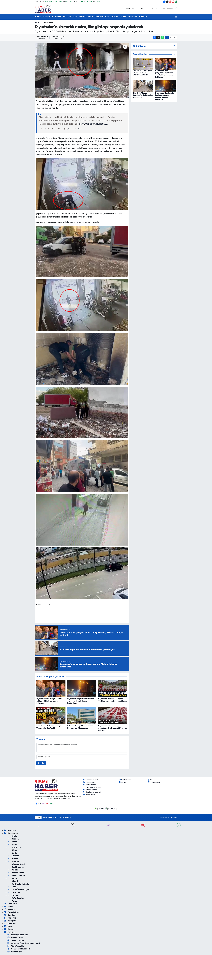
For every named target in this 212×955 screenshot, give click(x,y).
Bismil (14, 842)
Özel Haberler (17, 867)
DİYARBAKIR (48, 17)
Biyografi (12, 921)
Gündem (15, 861)
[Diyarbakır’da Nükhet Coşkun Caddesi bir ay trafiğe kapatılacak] (112, 688)
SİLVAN (14, 881)
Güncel (14, 859)
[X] (40, 803)
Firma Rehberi (167, 9)
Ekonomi (15, 856)
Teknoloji (15, 892)
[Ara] (176, 9)
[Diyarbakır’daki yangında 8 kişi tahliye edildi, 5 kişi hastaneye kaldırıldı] (50, 688)
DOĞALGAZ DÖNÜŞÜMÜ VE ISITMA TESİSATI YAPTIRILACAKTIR (143, 73)
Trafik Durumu (91, 785)
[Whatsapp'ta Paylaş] (162, 37)
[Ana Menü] (176, 16)
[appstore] (99, 809)
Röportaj (12, 918)
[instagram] (108, 825)
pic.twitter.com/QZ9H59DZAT (94, 124)
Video (143, 9)
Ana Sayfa (12, 830)
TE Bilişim (174, 817)
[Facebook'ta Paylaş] (154, 37)
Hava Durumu (90, 782)
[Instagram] (44, 803)
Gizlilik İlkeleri (126, 780)
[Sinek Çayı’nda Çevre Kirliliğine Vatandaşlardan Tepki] (50, 716)
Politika (14, 870)
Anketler (12, 923)
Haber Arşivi (90, 794)
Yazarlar (155, 9)
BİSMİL (58, 17)
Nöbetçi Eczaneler (92, 780)
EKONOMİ (132, 17)
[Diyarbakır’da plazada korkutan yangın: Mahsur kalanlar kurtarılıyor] (81, 688)
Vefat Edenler (17, 898)
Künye (152, 780)
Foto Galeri (129, 9)
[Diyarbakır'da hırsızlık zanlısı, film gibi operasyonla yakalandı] (82, 70)
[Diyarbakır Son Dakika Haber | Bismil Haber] (43, 9)
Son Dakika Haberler (20, 884)
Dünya (14, 850)
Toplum (14, 895)
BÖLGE (38, 17)
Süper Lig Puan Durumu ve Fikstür (26, 943)
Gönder (41, 763)
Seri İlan (11, 915)
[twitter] (72, 825)
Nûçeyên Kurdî (18, 864)
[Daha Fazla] (167, 37)
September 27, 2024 (73, 129)
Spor (13, 887)
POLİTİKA (143, 17)
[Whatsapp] (52, 803)
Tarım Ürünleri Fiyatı (20, 890)
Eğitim (14, 853)
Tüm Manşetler (91, 789)
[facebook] (37, 825)
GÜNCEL (114, 17)
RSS (39, 817)
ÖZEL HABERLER (102, 17)
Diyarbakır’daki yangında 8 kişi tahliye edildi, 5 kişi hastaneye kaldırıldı (49, 701)
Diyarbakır (48, 22)
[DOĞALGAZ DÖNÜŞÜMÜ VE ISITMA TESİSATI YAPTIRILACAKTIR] (143, 64)
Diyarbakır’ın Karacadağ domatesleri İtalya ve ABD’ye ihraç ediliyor (112, 728)
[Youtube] (48, 803)
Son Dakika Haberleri (93, 792)
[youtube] (143, 825)
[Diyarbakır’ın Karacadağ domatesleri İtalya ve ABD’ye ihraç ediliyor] (112, 716)
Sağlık (14, 878)
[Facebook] (36, 803)
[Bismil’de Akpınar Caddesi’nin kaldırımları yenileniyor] (143, 86)
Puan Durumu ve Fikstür (94, 787)
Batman (15, 839)
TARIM (123, 17)
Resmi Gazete (17, 873)
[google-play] (111, 809)
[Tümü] (174, 46)
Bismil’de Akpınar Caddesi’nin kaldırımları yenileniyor (143, 95)
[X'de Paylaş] (158, 37)
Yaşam (14, 901)
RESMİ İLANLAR (86, 17)
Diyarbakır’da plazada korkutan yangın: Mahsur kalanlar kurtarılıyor (80, 701)
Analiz (14, 836)
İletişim (123, 782)
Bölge (14, 844)
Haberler (38, 22)
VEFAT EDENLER (70, 17)
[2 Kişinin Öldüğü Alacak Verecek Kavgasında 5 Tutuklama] (81, 716)
